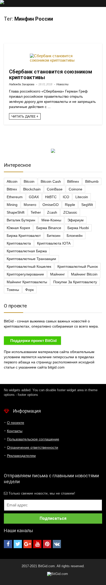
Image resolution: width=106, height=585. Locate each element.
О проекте (15, 423)
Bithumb (92, 181)
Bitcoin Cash (51, 181)
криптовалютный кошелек (29, 266)
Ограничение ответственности (32, 447)
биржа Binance (48, 228)
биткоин (53, 235)
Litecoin (81, 197)
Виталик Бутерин (21, 220)
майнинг (57, 274)
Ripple (70, 205)
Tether (36, 212)
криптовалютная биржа (27, 251)
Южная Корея (18, 228)
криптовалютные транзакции (31, 259)
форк (29, 290)
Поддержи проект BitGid (33, 340)
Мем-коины (51, 220)
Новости (62, 84)
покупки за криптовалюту (75, 282)
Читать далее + (24, 116)
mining (12, 205)
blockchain (32, 189)
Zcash (52, 212)
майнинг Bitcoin (84, 274)
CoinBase (55, 189)
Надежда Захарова (21, 84)
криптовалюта (19, 243)
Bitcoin (29, 181)
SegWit (87, 205)
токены (13, 290)
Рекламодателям (21, 456)
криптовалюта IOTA (53, 243)
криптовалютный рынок (77, 266)
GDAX (34, 197)
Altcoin (12, 181)
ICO (66, 197)
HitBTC (51, 197)
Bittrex (12, 189)
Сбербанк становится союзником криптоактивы (50, 74)
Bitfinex (73, 181)
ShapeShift (15, 212)
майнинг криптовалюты (27, 282)
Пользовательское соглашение (33, 439)
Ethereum (15, 197)
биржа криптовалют (24, 235)
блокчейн (75, 235)
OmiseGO (50, 205)
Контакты (14, 431)
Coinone (75, 189)
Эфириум (75, 220)
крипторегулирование (25, 274)
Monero (30, 205)
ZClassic (70, 212)
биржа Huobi (78, 228)
